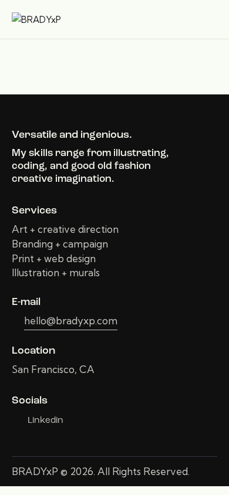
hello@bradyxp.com (70, 320)
